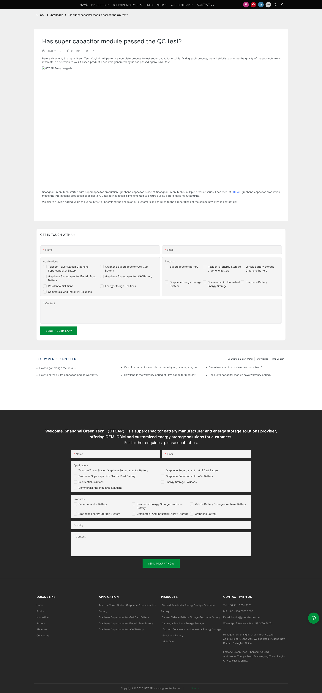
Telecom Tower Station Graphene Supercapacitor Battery (113, 470)
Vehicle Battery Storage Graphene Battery (220, 504)
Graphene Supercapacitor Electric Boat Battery (107, 476)
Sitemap (195, 688)
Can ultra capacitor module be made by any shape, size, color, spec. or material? (162, 367)
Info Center (278, 358)
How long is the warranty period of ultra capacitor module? (159, 374)
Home (40, 605)
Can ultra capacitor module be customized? (235, 367)
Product (41, 611)
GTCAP (41, 14)
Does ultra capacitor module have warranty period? (240, 374)
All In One (168, 641)
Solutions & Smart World (240, 358)
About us (42, 629)
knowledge (56, 14)
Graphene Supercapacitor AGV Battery (128, 276)
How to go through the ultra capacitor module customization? (57, 368)
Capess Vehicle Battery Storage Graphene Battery (191, 617)
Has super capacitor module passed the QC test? (98, 14)
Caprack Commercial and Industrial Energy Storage (191, 629)
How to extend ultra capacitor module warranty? (68, 374)
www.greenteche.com (168, 688)
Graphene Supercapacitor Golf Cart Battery (192, 470)
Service (41, 623)
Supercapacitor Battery (184, 266)
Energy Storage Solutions (120, 286)
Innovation (43, 617)
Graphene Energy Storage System (99, 513)
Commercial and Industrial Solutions (100, 487)
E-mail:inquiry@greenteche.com (242, 617)
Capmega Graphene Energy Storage (183, 623)
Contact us (43, 635)
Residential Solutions (60, 286)
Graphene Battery (256, 282)
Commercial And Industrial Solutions (70, 291)
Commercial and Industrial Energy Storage (162, 513)
